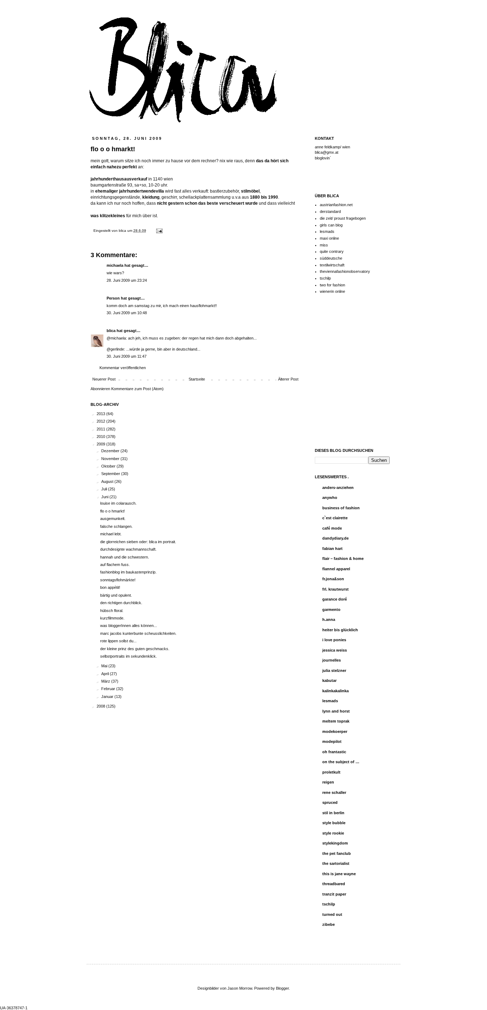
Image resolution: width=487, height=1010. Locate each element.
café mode (332, 528)
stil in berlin (333, 813)
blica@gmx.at (326, 152)
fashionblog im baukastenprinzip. (128, 572)
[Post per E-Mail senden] (158, 231)
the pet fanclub (336, 853)
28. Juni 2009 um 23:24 (127, 280)
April (105, 674)
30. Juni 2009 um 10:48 (127, 313)
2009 (101, 444)
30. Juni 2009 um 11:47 (127, 356)
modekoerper (334, 731)
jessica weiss (334, 650)
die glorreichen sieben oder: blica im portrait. (138, 542)
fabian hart (332, 548)
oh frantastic (334, 752)
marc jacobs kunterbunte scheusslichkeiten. (138, 633)
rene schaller (334, 792)
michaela (115, 265)
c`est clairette (335, 518)
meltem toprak (335, 721)
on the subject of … (340, 762)
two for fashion (332, 285)
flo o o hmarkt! (112, 511)
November (111, 458)
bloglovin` (323, 158)
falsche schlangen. (116, 526)
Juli (104, 489)
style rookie (333, 833)
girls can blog (331, 225)
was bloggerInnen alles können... (128, 625)
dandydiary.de (335, 538)
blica (123, 231)
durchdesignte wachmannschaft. (128, 549)
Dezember (111, 451)
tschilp (325, 278)
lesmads (327, 231)
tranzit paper (334, 894)
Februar (108, 689)
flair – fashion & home (343, 558)
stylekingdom (335, 843)
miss (324, 245)
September (111, 473)
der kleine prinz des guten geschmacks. (134, 649)
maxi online (329, 238)
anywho (329, 497)
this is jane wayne (339, 874)
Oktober (109, 466)
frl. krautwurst (335, 589)
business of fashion (341, 508)
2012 (101, 421)
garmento (331, 609)
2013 (101, 414)
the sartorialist (335, 863)
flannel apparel (336, 569)
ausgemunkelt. (112, 518)
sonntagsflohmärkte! (117, 580)
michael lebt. (111, 534)
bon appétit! (110, 587)
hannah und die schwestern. (124, 557)
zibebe (328, 924)
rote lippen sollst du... (118, 641)
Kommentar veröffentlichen (122, 368)
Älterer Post (288, 379)
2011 (101, 429)
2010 (101, 436)
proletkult (331, 772)
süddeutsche (331, 258)
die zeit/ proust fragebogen (343, 218)
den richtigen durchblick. (121, 603)
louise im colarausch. (118, 503)
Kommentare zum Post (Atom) (137, 389)
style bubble (333, 823)
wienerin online (332, 291)
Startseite (197, 379)
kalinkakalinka (335, 691)
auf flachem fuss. (115, 564)
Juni (105, 497)
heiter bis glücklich (340, 630)
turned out (332, 914)
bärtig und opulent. (116, 595)
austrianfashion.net (336, 205)
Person (113, 298)
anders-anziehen (338, 487)
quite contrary (332, 251)
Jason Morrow (239, 988)
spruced (330, 802)
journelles (331, 660)
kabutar (329, 680)
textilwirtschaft (332, 265)
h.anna (328, 619)
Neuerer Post (104, 379)
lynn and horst (336, 711)
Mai (104, 666)
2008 (101, 706)
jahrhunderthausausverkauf (119, 179)
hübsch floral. (111, 610)
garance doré (334, 599)
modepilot (332, 741)
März (106, 681)
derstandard (330, 211)
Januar (107, 696)
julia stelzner (334, 670)
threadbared (333, 884)
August (107, 481)
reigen (328, 782)
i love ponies (334, 640)
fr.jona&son (333, 579)
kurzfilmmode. (112, 618)
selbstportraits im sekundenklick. (128, 656)
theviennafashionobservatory (345, 271)
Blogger (282, 988)
